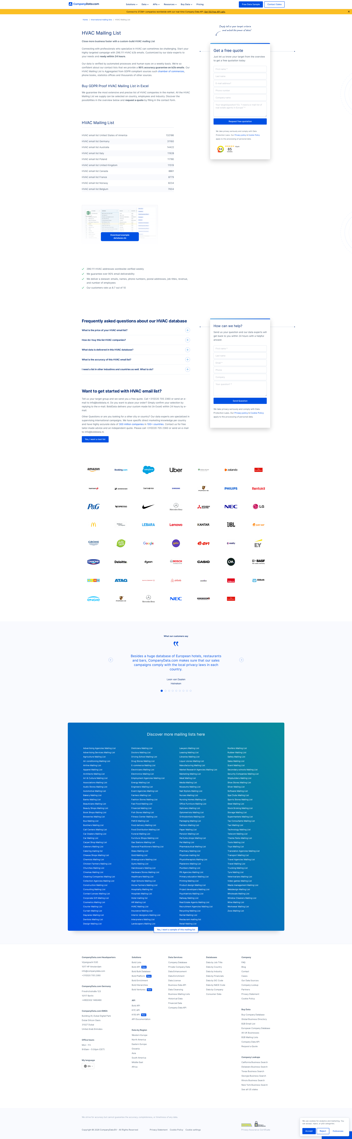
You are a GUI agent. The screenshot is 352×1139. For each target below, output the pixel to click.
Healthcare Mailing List (142, 876)
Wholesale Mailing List (238, 893)
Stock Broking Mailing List (240, 808)
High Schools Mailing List (143, 881)
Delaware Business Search (254, 1066)
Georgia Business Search (253, 1076)
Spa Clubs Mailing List (238, 795)
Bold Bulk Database (141, 971)
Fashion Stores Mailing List (144, 799)
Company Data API (177, 1007)
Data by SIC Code (214, 980)
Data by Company (214, 989)
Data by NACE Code (215, 985)
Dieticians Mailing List (141, 748)
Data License (174, 980)
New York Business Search (254, 1085)
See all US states (249, 1089)
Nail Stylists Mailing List (190, 791)
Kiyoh (237, 146)
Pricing (200, 4)
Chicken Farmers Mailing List (97, 864)
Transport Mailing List (238, 855)
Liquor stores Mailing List (191, 761)
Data (144, 4)
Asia (134, 1053)
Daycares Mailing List (93, 915)
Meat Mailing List (187, 778)
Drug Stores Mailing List (143, 761)
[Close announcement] (349, 11)
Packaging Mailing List (190, 821)
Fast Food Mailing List (141, 804)
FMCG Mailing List (140, 821)
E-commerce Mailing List (143, 765)
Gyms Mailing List (139, 864)
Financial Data (175, 1003)
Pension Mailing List (189, 834)
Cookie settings (193, 1129)
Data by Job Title (214, 962)
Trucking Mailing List (238, 868)
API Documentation (141, 1019)
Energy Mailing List (140, 782)
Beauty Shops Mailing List (95, 808)
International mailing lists (101, 20)
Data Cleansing (175, 989)
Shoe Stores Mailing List (239, 782)
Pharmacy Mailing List (189, 851)
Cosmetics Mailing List (94, 902)
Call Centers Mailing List (95, 829)
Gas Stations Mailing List (143, 842)
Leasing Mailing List (189, 752)
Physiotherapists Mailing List (193, 859)
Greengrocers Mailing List (143, 859)
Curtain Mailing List (92, 911)
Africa (134, 1066)
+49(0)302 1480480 (91, 1000)
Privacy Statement (250, 994)
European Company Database (255, 1028)
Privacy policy (240, 135)
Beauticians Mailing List (94, 804)
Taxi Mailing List (235, 825)
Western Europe (139, 1035)
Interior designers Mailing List (145, 915)
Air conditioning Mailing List (96, 761)
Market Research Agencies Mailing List (198, 769)
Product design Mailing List (192, 885)
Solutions (130, 4)
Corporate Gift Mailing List (96, 898)
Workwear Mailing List (238, 906)
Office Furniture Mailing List (192, 804)
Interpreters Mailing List (143, 919)
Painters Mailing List (189, 825)
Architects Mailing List (94, 774)
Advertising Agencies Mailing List (99, 748)
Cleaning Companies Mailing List (99, 876)
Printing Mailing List (189, 881)
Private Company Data (179, 967)
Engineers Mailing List (142, 787)
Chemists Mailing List (93, 859)
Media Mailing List (188, 782)
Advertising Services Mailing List (99, 752)
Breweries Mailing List (94, 816)
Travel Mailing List (236, 864)
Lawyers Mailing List (189, 748)
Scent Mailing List (236, 765)
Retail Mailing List (187, 924)
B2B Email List (248, 1023)
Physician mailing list (189, 855)
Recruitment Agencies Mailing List (196, 906)
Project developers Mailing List (194, 889)
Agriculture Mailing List (94, 757)
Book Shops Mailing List (94, 812)
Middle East (137, 1062)
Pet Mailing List (186, 842)
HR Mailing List (138, 902)
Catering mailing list (93, 851)
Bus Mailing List (90, 821)
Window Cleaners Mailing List (242, 898)
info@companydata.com (93, 971)
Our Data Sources (250, 980)
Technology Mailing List (239, 829)
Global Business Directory (254, 1019)
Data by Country (214, 967)
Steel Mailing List (236, 804)
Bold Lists (136, 962)
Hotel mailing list (139, 898)
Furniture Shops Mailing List (144, 838)
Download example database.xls (119, 236)
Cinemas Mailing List (93, 872)
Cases (244, 976)
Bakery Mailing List (92, 795)
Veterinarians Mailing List (240, 876)
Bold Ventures (138, 989)
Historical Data (175, 998)
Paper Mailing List (188, 829)
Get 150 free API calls (214, 11)
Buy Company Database (253, 1014)
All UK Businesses (250, 1032)
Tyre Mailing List (236, 872)
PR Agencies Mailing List (191, 872)
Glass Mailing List (139, 851)
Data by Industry (214, 971)
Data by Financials (215, 976)
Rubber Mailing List (237, 752)
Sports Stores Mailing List (240, 799)
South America (139, 1057)
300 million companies (131, 424)
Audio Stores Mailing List (95, 787)
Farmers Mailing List (141, 795)
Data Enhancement (177, 971)
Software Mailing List (238, 791)
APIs (155, 4)
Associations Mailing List (95, 782)
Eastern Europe (139, 1044)
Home (85, 20)
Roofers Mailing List (237, 748)
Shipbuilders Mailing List (239, 778)
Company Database (177, 962)
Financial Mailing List (141, 808)
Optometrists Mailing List (191, 812)
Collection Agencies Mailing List (98, 881)
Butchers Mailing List (93, 825)
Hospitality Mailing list (142, 889)
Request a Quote (249, 1046)
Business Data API (177, 985)
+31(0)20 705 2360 (91, 975)
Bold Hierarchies (140, 985)
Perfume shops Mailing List (192, 838)
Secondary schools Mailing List (243, 769)
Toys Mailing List (236, 846)
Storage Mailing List (237, 812)
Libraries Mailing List (189, 757)
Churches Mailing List (93, 868)
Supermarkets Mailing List (240, 816)
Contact (245, 971)
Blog (243, 967)
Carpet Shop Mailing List (95, 842)
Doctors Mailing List (141, 752)
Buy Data (185, 4)
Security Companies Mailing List (243, 774)
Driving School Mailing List (144, 757)
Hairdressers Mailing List (143, 868)
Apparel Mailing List (92, 769)
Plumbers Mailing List (189, 868)
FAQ (243, 962)
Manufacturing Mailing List (192, 765)
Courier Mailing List (92, 906)
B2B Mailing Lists (249, 1037)
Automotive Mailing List (94, 791)
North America (139, 1039)
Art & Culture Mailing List (95, 778)
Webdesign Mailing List (239, 889)
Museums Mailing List (189, 787)
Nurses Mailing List (188, 795)
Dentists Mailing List (93, 919)
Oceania (136, 1048)
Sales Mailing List (236, 761)
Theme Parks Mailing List (240, 838)
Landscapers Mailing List (143, 924)
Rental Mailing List (188, 915)
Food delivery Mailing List (143, 825)
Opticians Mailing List (189, 808)
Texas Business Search (252, 1071)
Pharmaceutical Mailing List (192, 846)
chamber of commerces (171, 71)
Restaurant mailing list (190, 919)
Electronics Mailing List (142, 774)
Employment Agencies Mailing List (148, 778)
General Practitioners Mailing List (147, 846)
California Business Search (254, 1062)
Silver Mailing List (236, 787)
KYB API (136, 1014)
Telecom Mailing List (238, 834)
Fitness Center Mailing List (144, 816)
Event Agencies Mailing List (144, 791)
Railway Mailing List (188, 898)
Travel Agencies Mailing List (241, 859)
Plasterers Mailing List (190, 864)
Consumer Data (213, 994)
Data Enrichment (176, 976)
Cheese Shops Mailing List (96, 855)
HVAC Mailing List (139, 906)
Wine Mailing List (236, 902)
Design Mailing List (92, 924)
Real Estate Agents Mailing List (194, 902)
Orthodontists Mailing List (191, 816)
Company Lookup (249, 985)
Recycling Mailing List (189, 911)
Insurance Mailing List (141, 911)
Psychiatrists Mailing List (191, 893)
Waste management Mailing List (243, 885)
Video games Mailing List (240, 881)
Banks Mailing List (92, 799)
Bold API (136, 967)
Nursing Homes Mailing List (192, 799)
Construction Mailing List (95, 885)
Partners (245, 989)
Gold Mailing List (139, 855)
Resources (169, 4)
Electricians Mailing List (142, 769)
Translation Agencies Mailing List (244, 851)
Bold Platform (138, 976)
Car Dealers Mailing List (94, 834)
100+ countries (155, 424)
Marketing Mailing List (190, 774)
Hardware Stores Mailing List (145, 872)
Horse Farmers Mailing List (144, 885)
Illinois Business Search (253, 1080)
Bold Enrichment (140, 980)
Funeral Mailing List (140, 834)
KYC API (136, 1010)
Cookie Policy (254, 135)
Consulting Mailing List (94, 889)
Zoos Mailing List (236, 911)
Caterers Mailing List (93, 846)
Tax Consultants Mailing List (241, 821)
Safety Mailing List (236, 757)
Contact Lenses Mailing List (96, 893)
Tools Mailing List (236, 842)
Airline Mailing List (92, 765)
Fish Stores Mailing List (142, 812)
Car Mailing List (90, 838)
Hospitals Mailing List (141, 893)
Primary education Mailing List (194, 876)
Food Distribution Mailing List (145, 829)
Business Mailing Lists (179, 994)
